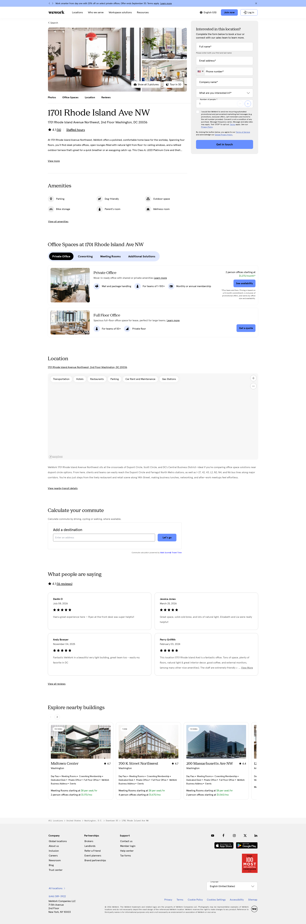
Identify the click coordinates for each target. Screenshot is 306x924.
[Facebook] (223, 835)
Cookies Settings (216, 899)
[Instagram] (234, 835)
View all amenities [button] (58, 221)
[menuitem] (77, 12)
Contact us (126, 841)
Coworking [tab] (85, 256)
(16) (59, 129)
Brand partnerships (95, 860)
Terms (232, 125)
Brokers (88, 841)
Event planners (92, 855)
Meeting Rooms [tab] (110, 256)
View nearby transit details (63, 488)
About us (54, 846)
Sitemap (252, 899)
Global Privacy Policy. (224, 135)
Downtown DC (112, 821)
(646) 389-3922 (57, 896)
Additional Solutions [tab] (141, 256)
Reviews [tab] (106, 97)
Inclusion (54, 851)
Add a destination (67, 530)
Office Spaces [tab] (70, 97)
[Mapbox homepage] (56, 457)
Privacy (168, 899)
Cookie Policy (195, 899)
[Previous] (49, 3)
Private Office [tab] (61, 256)
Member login (127, 846)
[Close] (256, 3)
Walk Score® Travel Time (171, 553)
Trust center (55, 870)
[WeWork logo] (56, 12)
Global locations (58, 841)
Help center (127, 851)
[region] (153, 416)
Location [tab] (90, 97)
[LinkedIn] (256, 835)
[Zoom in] (253, 378)
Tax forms (125, 855)
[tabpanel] (117, 59)
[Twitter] (245, 835)
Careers (53, 855)
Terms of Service (243, 132)
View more (54, 161)
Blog (51, 865)
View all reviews (57, 684)
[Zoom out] (253, 386)
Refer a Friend (92, 851)
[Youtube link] (212, 835)
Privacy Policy (207, 127)
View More (247, 667)
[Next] (52, 3)
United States (73, 821)
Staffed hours (75, 129)
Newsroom (55, 860)
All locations (55, 821)
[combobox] (200, 71)
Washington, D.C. (93, 821)
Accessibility (237, 899)
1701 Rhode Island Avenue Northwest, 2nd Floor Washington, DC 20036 (87, 367)
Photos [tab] (52, 97)
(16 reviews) (64, 583)
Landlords (89, 846)
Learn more (166, 3)
